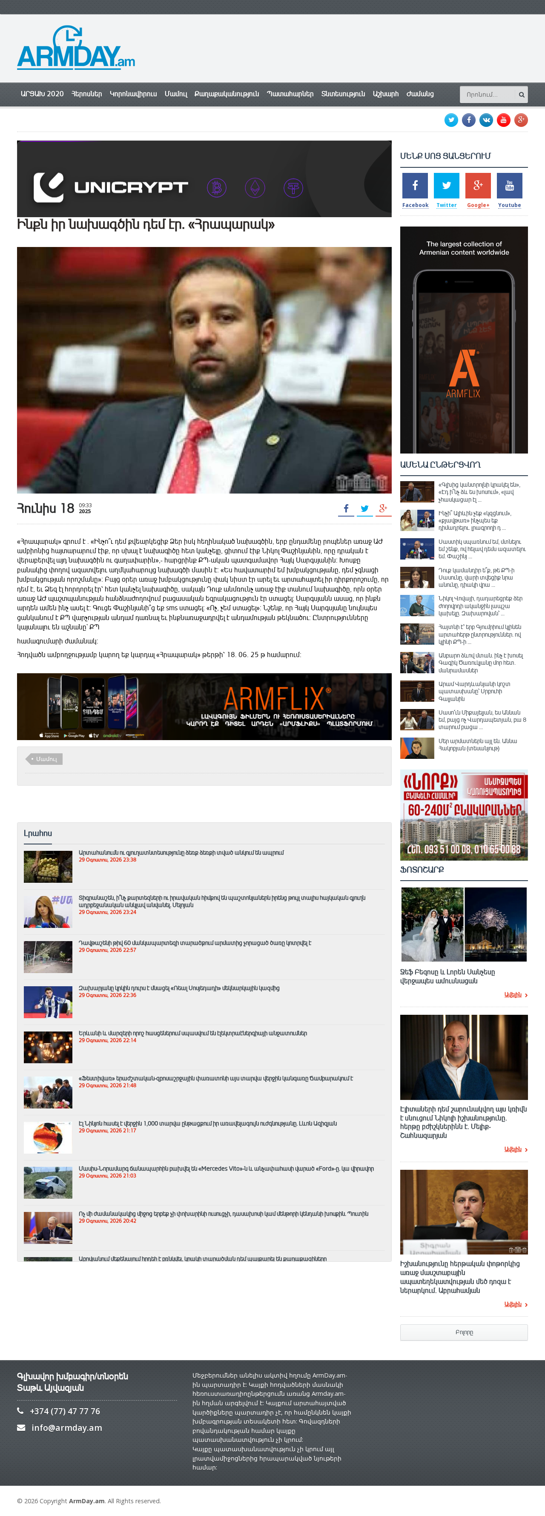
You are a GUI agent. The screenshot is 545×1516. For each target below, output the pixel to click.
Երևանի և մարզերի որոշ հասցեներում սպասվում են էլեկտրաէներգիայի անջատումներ (193, 1033)
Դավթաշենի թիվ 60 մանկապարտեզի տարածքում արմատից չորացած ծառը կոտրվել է (195, 943)
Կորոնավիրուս (133, 93)
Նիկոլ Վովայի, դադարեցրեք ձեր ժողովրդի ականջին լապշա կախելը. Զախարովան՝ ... (480, 605)
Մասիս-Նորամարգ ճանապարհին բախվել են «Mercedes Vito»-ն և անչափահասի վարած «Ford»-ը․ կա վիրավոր (226, 1168)
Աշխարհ (386, 93)
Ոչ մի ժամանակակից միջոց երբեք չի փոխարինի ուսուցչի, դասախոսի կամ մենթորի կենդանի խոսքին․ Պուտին (223, 1213)
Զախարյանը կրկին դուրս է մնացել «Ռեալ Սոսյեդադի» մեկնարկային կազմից (179, 988)
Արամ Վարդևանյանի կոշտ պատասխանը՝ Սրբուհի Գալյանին (475, 691)
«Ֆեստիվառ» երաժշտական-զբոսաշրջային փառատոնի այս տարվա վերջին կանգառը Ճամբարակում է (216, 1078)
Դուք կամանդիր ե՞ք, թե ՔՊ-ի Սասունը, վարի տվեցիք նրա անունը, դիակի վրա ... (476, 577)
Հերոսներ (87, 93)
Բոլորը (464, 1332)
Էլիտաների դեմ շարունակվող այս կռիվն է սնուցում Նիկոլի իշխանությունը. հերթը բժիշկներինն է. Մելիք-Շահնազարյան (463, 1122)
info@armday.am (67, 1427)
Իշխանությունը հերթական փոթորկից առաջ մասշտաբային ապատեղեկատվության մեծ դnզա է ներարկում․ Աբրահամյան (460, 1277)
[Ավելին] (48, 854)
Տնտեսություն (343, 93)
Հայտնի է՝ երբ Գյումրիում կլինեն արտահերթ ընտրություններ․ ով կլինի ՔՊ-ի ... (480, 634)
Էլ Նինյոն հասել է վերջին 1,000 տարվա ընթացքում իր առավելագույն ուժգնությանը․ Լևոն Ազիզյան (208, 1123)
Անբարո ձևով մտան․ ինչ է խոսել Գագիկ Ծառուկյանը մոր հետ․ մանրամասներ (481, 663)
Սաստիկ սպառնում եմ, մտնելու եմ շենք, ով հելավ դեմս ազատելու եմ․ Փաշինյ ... (482, 549)
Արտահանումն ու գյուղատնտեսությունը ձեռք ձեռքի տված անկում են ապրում (181, 852)
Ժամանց (420, 93)
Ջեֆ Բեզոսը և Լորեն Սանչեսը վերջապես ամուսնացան (447, 976)
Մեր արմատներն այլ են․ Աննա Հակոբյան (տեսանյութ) (478, 744)
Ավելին (513, 995)
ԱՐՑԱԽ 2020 (42, 93)
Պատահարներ (290, 93)
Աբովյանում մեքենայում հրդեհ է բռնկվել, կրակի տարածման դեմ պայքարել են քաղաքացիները (203, 1259)
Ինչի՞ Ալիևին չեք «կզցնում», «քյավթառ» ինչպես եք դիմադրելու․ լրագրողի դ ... (475, 520)
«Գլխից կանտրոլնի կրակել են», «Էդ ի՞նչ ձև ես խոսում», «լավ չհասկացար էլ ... (479, 492)
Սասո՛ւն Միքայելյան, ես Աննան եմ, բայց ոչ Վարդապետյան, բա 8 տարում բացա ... (482, 720)
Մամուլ (176, 93)
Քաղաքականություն (227, 93)
